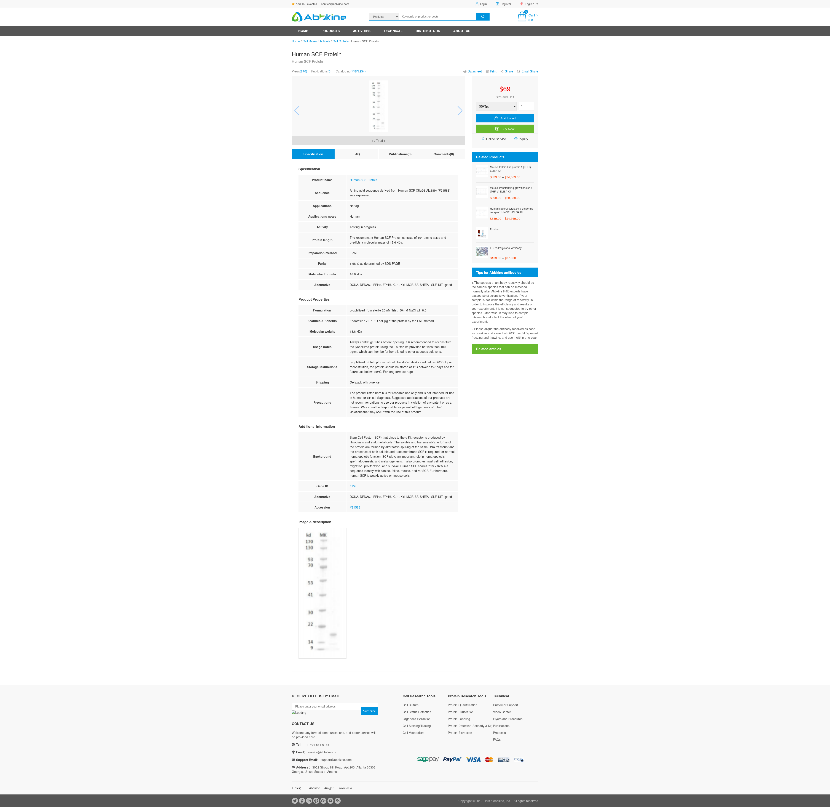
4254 (353, 486)
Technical (393, 30)
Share (509, 71)
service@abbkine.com (335, 4)
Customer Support (505, 705)
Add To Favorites (306, 4)
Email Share (530, 71)
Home (303, 30)
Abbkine (314, 788)
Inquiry (523, 138)
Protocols (499, 732)
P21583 (355, 507)
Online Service (496, 138)
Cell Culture (341, 41)
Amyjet (329, 788)
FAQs (497, 739)
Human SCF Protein (363, 180)
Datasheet (475, 71)
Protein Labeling (459, 719)
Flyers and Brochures (507, 719)
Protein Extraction (460, 732)
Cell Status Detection (417, 712)
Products (330, 30)
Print (493, 71)
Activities (361, 30)
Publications (501, 726)
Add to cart (508, 118)
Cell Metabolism (414, 732)
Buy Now (507, 129)
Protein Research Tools (467, 695)
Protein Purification (461, 712)
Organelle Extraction (417, 719)
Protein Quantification (462, 705)
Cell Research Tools (316, 41)
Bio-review (345, 788)
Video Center (502, 712)
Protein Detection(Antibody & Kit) (470, 726)
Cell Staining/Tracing (417, 726)
